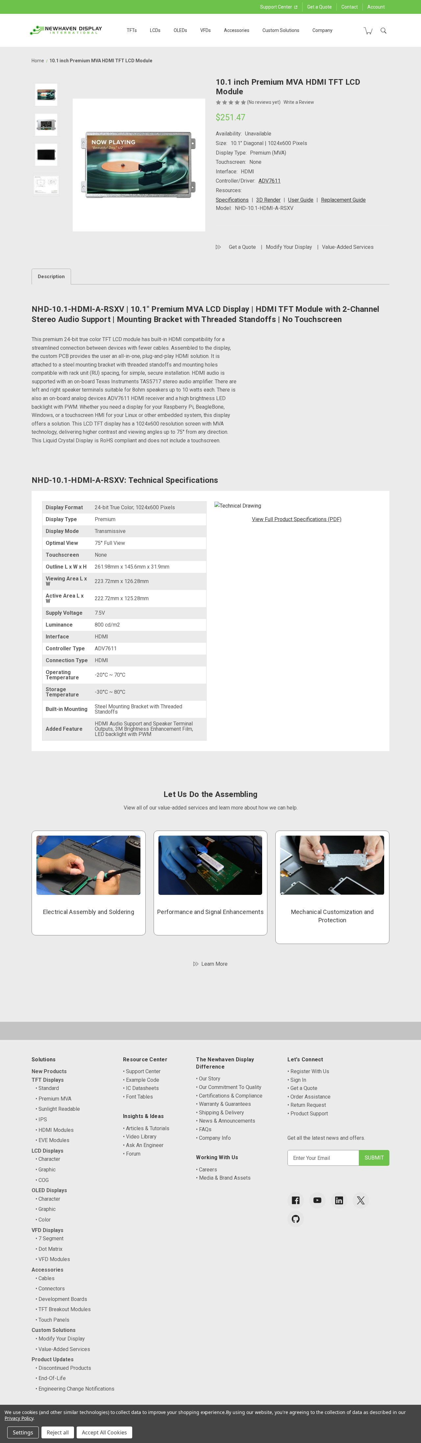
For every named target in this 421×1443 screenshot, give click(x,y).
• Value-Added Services (63, 1349)
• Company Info (213, 1138)
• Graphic (46, 1169)
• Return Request (306, 1105)
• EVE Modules (52, 1140)
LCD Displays (47, 1151)
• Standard (47, 1088)
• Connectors (50, 1288)
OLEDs (180, 30)
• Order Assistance (309, 1097)
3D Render (268, 200)
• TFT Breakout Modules (63, 1309)
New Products (49, 1071)
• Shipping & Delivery (220, 1112)
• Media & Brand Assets (223, 1178)
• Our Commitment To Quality (228, 1087)
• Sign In (296, 1080)
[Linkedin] (339, 1200)
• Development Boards (61, 1299)
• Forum (131, 1154)
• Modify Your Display (60, 1339)
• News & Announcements (225, 1121)
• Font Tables (138, 1097)
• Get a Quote (302, 1088)
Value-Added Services (348, 247)
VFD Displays (47, 1230)
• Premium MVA (53, 1099)
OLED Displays (49, 1190)
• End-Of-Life (51, 1378)
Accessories (236, 30)
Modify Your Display (289, 247)
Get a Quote (319, 7)
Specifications (232, 200)
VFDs (205, 30)
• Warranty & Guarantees (223, 1104)
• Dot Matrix (49, 1249)
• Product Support (307, 1113)
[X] (361, 1200)
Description (51, 277)
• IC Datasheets (141, 1088)
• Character (48, 1159)
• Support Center (142, 1071)
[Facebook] (295, 1200)
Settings (23, 1432)
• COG (42, 1180)
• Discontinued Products (63, 1368)
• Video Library (140, 1137)
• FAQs (203, 1129)
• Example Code (141, 1080)
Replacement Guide (343, 200)
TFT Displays (48, 1080)
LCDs (155, 30)
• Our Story (208, 1078)
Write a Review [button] (299, 102)
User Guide (300, 200)
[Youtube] (317, 1200)
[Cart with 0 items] (368, 30)
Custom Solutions (280, 30)
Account (376, 7)
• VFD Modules (53, 1259)
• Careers (206, 1169)
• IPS (41, 1119)
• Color (43, 1220)
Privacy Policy (19, 1418)
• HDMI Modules (55, 1130)
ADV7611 (270, 181)
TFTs (132, 30)
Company (322, 30)
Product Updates (53, 1359)
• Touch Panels (52, 1320)
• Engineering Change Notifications (75, 1389)
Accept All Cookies (104, 1432)
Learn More (214, 964)
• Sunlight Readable (58, 1109)
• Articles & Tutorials (146, 1128)
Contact (349, 7)
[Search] (383, 30)
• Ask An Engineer (143, 1145)
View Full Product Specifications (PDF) (296, 519)
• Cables (45, 1278)
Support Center (276, 7)
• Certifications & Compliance (229, 1096)
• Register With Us (308, 1071)
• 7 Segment (49, 1238)
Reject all (58, 1432)
